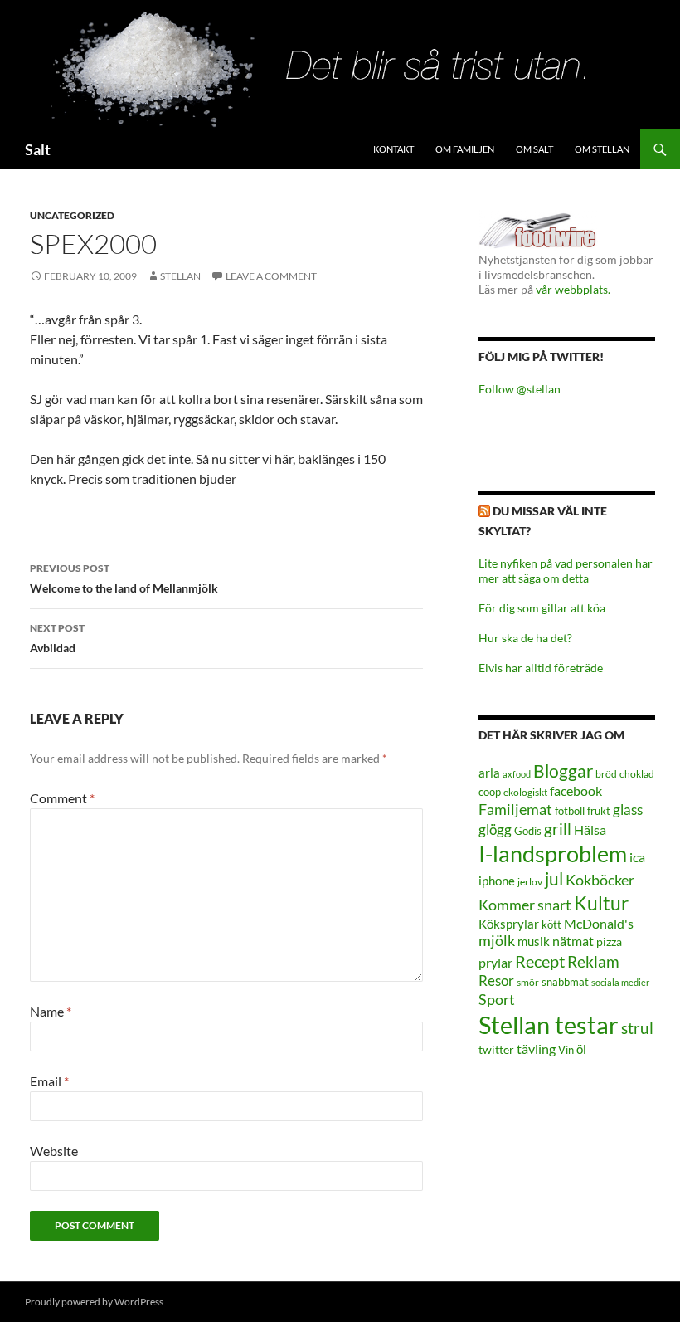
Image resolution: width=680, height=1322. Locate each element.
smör (528, 982)
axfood (517, 773)
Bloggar (563, 770)
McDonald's (599, 923)
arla (489, 772)
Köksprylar (508, 923)
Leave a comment (271, 276)
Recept (540, 961)
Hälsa (590, 829)
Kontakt (393, 149)
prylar (495, 962)
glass (628, 809)
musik (533, 941)
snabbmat (565, 982)
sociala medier (620, 982)
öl (581, 1049)
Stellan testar (548, 1024)
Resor (496, 980)
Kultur (601, 903)
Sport (496, 999)
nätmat (573, 941)
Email (49, 1081)
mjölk (496, 940)
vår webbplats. (573, 289)
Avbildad (57, 638)
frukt (598, 810)
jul (554, 879)
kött (551, 925)
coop (489, 791)
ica (637, 857)
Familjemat (515, 809)
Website (54, 1151)
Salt (38, 149)
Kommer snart (524, 905)
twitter (496, 1049)
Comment (62, 798)
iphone (496, 880)
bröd (606, 774)
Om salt (534, 149)
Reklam (593, 961)
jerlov (529, 882)
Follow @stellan (519, 389)
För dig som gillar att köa (541, 608)
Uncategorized (72, 215)
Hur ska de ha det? (525, 638)
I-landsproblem (552, 853)
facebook (576, 790)
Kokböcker (600, 880)
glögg (495, 829)
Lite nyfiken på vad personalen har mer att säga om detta (565, 570)
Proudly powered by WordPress (94, 1301)
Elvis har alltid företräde (540, 668)
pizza (609, 941)
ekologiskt (525, 792)
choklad (636, 774)
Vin (566, 1050)
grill (557, 828)
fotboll (570, 811)
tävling (536, 1049)
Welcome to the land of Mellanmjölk (124, 578)
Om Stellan (602, 149)
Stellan (180, 276)
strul (637, 1027)
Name (50, 1011)
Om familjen (464, 149)
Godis (528, 830)
